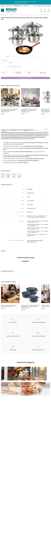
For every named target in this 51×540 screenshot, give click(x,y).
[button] (25, 38)
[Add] (5, 66)
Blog (35, 5)
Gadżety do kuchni (9, 385)
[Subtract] (2, 66)
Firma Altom (25, 5)
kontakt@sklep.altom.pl (17, 5)
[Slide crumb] (8, 56)
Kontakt (2, 5)
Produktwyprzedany (15, 66)
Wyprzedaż (37, 370)
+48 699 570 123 (8, 5)
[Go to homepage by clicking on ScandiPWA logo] (11, 10)
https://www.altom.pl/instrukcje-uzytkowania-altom (35, 241)
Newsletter (48, 5)
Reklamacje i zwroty (41, 5)
